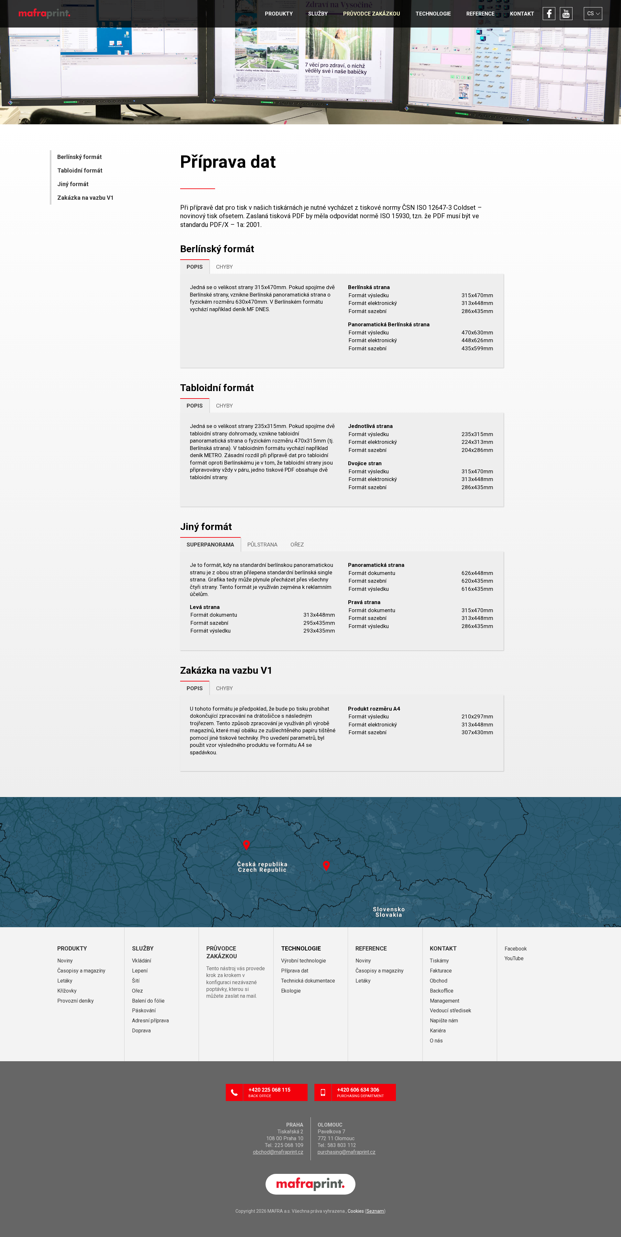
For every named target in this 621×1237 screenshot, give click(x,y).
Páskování (144, 1010)
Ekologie (291, 991)
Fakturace (441, 971)
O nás (436, 1041)
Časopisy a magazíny (81, 971)
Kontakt (522, 14)
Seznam (375, 1211)
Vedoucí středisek (450, 1010)
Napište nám (444, 1021)
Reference (480, 14)
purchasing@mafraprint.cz (347, 1152)
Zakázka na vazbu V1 (85, 197)
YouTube (566, 13)
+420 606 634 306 (360, 1092)
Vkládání (141, 961)
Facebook (549, 13)
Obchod (438, 981)
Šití (135, 981)
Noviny (65, 961)
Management (444, 1001)
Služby (318, 14)
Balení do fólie (148, 1001)
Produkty (279, 14)
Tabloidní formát (80, 170)
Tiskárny (439, 961)
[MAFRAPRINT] (45, 13)
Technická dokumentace (308, 981)
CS (590, 13)
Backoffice (441, 991)
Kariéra (438, 1031)
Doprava (141, 1031)
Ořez (137, 991)
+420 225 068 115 (269, 1092)
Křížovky (67, 991)
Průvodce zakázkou (371, 14)
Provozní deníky (75, 1001)
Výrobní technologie (303, 961)
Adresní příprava (150, 1021)
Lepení (139, 971)
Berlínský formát (79, 156)
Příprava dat (294, 971)
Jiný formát (73, 184)
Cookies (356, 1211)
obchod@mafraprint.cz (278, 1152)
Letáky (64, 981)
